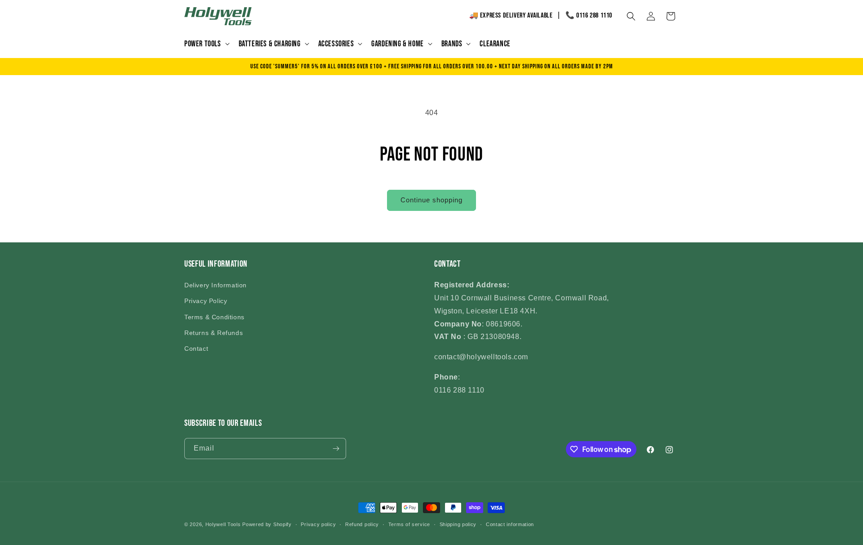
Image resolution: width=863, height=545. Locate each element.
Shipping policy (458, 524)
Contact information (510, 524)
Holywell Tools (223, 524)
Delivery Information (215, 285)
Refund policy (362, 524)
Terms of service (409, 524)
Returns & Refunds (213, 332)
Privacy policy (318, 524)
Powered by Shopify (267, 524)
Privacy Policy (205, 300)
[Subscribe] (336, 448)
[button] (206, 43)
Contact (196, 348)
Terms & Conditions (214, 317)
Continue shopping (431, 200)
